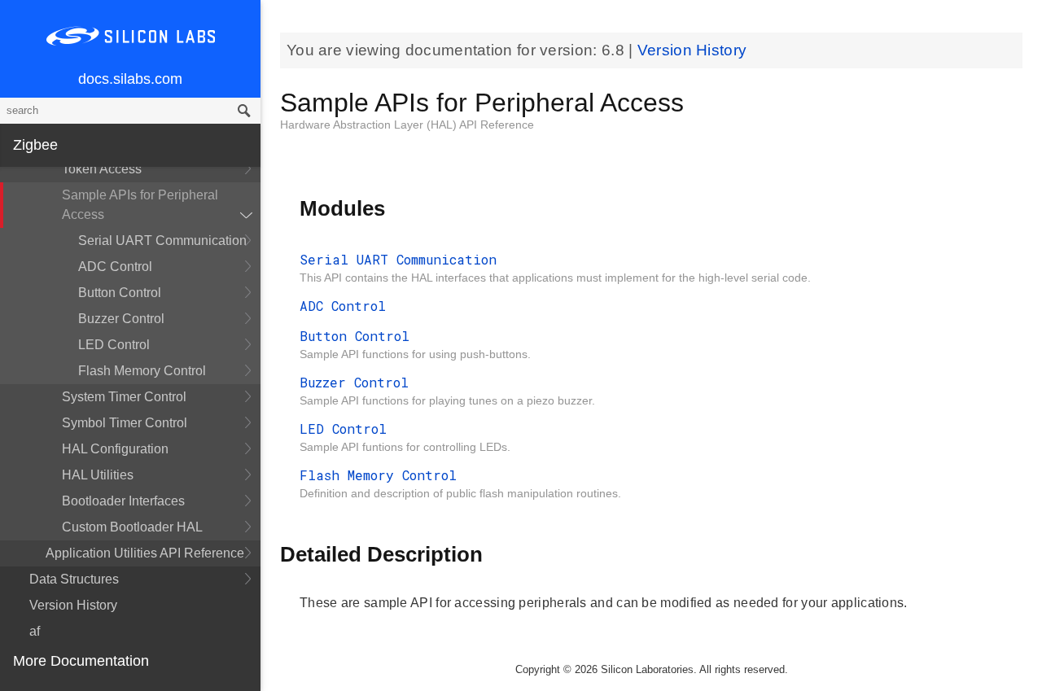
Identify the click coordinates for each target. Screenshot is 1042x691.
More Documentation (81, 661)
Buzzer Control (121, 319)
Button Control (119, 293)
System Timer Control (124, 397)
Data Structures (74, 579)
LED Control (114, 345)
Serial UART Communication (162, 240)
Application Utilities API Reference (145, 553)
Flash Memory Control (142, 371)
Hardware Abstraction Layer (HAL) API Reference (407, 124)
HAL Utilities (98, 475)
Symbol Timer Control (124, 423)
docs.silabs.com (130, 79)
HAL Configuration (115, 449)
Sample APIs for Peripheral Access (140, 204)
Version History (73, 605)
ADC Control (115, 266)
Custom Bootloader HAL (132, 527)
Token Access (102, 169)
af (34, 631)
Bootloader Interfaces (123, 501)
